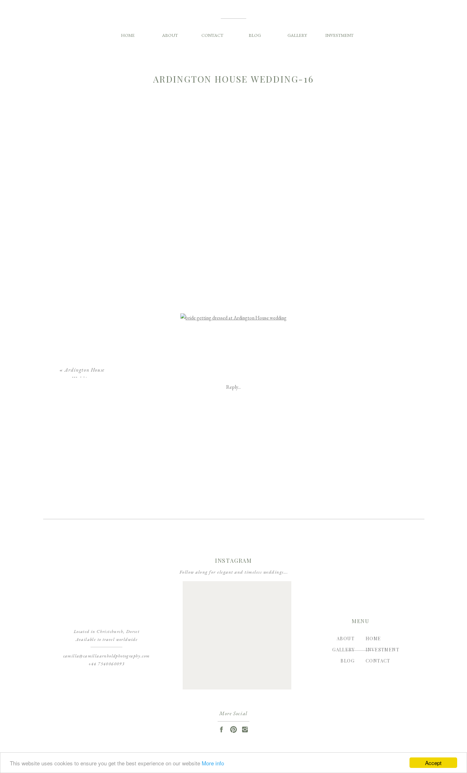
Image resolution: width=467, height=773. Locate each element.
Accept (433, 763)
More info (213, 763)
